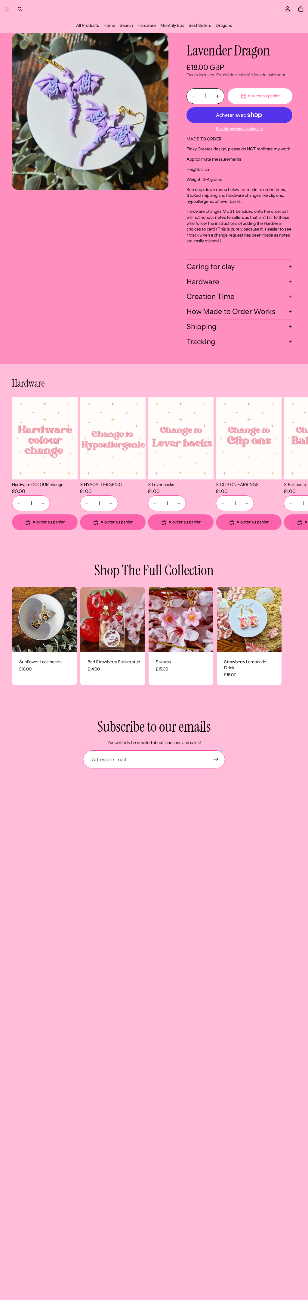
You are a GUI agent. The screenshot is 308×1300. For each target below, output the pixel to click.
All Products (87, 25)
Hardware (146, 25)
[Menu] (7, 9)
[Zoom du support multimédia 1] (90, 111)
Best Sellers (200, 25)
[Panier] (300, 9)
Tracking (200, 341)
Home (109, 25)
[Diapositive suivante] (289, 464)
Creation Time (210, 296)
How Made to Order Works (230, 311)
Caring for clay (210, 266)
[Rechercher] (19, 9)
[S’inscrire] (216, 759)
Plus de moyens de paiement (239, 129)
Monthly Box (172, 25)
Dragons (224, 25)
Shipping (201, 326)
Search (126, 25)
